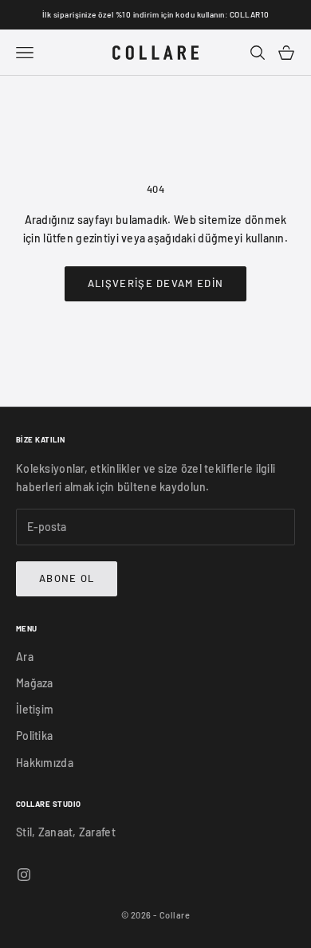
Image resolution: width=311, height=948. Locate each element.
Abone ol (66, 578)
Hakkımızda (44, 762)
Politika (34, 735)
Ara (24, 656)
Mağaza (34, 683)
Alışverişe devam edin (155, 283)
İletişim (34, 709)
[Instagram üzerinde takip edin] (24, 875)
